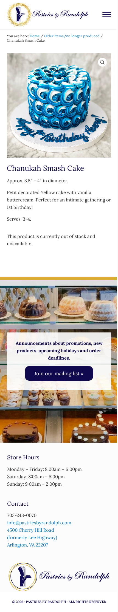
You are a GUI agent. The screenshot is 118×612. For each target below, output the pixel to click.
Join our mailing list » (59, 373)
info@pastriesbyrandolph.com (39, 523)
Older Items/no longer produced (72, 36)
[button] (102, 62)
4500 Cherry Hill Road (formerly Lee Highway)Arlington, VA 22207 (32, 537)
